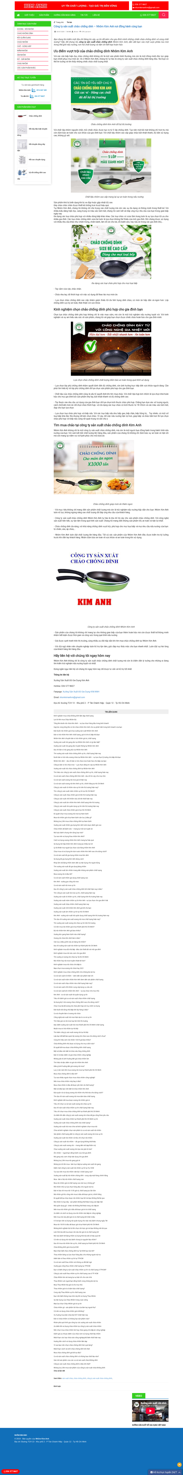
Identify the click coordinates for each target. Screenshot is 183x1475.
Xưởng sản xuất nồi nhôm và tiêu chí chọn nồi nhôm (73, 1138)
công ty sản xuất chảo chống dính (99, 1378)
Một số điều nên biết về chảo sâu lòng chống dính (72, 1051)
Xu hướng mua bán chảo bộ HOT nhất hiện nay (71, 1315)
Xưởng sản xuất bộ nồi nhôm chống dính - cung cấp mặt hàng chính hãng (81, 1176)
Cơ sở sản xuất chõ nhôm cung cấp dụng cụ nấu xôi (73, 987)
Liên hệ (96, 15)
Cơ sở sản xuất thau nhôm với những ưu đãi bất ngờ (73, 1262)
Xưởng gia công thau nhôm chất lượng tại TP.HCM (72, 1266)
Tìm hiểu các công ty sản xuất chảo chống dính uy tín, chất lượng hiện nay (81, 772)
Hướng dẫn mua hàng (65, 15)
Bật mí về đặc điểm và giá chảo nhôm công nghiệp (72, 1055)
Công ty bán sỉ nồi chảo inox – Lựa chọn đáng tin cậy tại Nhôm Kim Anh (80, 765)
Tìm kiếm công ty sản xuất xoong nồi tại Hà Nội (71, 1032)
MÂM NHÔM (22, 51)
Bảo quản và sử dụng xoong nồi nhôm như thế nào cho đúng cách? (78, 1093)
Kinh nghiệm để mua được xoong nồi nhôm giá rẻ (72, 1100)
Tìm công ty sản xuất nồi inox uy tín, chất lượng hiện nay (74, 893)
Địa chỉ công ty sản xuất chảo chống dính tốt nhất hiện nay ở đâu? (78, 889)
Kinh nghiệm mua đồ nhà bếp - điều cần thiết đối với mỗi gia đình (77, 949)
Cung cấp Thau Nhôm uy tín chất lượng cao (70, 1292)
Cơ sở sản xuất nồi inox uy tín (64, 885)
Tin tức (84, 15)
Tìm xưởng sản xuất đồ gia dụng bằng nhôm (70, 867)
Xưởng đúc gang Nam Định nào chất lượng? (70, 934)
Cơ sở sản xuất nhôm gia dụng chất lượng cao (71, 878)
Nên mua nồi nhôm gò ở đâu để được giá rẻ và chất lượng (75, 1209)
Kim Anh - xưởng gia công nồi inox (66, 882)
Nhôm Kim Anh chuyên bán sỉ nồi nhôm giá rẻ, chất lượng (75, 738)
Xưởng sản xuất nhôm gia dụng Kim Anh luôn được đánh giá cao (77, 825)
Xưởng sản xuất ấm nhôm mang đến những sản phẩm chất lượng (78, 870)
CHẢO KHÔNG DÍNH (25, 33)
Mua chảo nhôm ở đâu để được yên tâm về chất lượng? (74, 1085)
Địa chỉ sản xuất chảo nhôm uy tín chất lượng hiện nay (74, 1108)
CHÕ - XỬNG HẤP (24, 46)
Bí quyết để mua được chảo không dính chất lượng (72, 1047)
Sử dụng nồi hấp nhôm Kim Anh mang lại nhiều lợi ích (73, 844)
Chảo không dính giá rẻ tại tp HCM (66, 1247)
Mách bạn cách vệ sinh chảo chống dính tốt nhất (72, 1349)
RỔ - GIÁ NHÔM (23, 59)
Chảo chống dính (35, 116)
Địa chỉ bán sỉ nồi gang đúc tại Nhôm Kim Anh (70, 750)
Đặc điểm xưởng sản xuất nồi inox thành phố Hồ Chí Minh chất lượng (79, 1025)
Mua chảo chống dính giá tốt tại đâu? (67, 1353)
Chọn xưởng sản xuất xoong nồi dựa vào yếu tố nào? (73, 1149)
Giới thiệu (29, 15)
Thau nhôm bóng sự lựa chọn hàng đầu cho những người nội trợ (77, 1255)
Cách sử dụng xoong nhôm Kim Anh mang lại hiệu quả (74, 840)
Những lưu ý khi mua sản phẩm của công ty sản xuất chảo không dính (79, 1368)
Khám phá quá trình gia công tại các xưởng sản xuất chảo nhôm (77, 1322)
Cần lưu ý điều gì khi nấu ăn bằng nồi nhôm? (70, 942)
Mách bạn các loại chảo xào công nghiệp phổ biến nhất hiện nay (77, 1338)
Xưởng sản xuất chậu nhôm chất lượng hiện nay (71, 904)
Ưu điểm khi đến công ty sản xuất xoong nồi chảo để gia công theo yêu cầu (81, 1115)
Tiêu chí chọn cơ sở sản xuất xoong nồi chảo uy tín (72, 1104)
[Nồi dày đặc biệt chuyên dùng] (23, 129)
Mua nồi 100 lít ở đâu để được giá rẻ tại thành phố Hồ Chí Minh (76, 1224)
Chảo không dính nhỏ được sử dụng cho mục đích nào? (74, 1044)
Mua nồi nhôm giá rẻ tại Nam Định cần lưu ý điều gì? (73, 818)
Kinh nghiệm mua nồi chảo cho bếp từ (67, 964)
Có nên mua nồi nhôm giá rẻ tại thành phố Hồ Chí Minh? (74, 927)
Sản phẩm (44, 15)
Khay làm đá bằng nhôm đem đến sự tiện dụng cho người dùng (77, 863)
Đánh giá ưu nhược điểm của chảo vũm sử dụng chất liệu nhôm (77, 1334)
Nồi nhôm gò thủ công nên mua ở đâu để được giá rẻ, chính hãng (77, 1194)
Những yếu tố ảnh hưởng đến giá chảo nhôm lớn (71, 1059)
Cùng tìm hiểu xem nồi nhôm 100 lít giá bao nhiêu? (72, 1040)
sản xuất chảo (67, 1378)
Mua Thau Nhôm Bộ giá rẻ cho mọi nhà (68, 1285)
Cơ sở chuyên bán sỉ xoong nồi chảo (67, 1013)
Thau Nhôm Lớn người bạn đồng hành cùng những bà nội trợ (76, 1281)
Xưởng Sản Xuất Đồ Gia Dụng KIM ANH (81, 691)
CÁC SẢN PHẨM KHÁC (26, 68)
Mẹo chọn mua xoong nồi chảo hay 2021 (69, 968)
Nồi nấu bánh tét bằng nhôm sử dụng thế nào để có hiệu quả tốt (77, 1236)
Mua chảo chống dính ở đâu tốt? (65, 1074)
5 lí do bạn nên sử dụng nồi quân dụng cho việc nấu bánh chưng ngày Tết (80, 1221)
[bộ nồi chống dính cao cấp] (23, 172)
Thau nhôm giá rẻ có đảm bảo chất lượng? (69, 1289)
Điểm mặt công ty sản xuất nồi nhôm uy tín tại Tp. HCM (74, 1168)
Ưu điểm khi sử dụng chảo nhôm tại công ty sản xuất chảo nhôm (77, 1326)
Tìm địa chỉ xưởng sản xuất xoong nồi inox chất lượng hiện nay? (77, 919)
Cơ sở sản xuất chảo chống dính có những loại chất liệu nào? (76, 1356)
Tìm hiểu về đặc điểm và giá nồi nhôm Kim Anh (71, 1062)
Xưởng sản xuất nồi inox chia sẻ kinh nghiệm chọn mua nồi (75, 1127)
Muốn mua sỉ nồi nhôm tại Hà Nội (66, 1029)
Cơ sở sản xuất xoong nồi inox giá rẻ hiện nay (70, 780)
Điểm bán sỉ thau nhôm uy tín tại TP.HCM (68, 1258)
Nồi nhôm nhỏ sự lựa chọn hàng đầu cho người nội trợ (73, 1187)
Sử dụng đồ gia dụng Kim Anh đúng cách (69, 859)
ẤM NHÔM (21, 55)
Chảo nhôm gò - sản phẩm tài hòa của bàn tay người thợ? (75, 1307)
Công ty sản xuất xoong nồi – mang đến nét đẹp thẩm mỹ (75, 1145)
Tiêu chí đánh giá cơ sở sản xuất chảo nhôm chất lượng (74, 998)
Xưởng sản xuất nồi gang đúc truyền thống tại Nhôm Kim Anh (76, 746)
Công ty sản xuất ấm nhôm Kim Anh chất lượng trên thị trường (76, 802)
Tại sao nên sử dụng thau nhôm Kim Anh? (69, 836)
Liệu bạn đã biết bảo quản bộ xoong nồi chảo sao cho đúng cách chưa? (80, 1036)
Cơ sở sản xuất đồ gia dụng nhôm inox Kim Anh (71, 855)
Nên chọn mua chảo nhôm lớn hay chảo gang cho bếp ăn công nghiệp (79, 1330)
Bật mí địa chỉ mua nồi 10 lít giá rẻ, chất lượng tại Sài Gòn (75, 1191)
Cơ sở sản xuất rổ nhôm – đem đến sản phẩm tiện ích (73, 976)
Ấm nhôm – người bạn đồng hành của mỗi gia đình (72, 1153)
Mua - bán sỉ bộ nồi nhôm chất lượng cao (69, 1179)
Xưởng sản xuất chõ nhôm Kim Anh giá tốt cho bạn (72, 908)
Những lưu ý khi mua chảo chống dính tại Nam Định (73, 821)
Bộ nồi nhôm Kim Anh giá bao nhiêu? (67, 931)
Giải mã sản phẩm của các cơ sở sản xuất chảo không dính (76, 1360)
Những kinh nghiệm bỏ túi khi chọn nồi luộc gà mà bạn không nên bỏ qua (80, 1228)
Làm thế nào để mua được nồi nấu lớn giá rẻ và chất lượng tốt (76, 1232)
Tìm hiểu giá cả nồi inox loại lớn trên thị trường (71, 1021)
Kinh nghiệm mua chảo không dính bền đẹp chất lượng (74, 716)
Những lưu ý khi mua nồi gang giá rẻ (67, 1160)
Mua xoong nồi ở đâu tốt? (63, 874)
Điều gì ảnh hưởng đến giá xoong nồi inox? (69, 1066)
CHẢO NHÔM (22, 42)
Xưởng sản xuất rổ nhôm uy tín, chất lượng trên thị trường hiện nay (78, 897)
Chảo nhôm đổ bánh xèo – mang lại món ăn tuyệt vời (73, 829)
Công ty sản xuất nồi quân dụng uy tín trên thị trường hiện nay (76, 806)
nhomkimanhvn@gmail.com (72, 697)
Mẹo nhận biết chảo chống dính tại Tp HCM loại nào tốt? (74, 1251)
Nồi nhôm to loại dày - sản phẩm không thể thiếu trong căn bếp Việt (78, 1202)
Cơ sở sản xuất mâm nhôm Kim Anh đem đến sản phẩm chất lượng (78, 980)
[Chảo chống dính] (23, 116)
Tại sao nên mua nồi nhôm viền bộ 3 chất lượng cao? (73, 1172)
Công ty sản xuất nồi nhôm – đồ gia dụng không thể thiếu (75, 1142)
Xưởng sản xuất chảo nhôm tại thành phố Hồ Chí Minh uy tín (76, 1119)
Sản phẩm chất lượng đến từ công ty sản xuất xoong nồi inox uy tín (78, 1134)
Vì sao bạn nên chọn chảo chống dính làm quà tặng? (73, 1345)
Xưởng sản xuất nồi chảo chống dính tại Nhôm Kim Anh (74, 769)
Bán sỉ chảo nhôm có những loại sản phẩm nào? (71, 1319)
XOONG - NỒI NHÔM (25, 29)
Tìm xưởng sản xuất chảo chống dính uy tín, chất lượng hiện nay (77, 753)
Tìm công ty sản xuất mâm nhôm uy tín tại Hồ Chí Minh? (74, 791)
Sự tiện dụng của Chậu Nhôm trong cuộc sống (71, 1300)
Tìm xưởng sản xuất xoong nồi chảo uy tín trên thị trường (74, 923)
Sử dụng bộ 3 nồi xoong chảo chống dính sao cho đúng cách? (76, 1002)
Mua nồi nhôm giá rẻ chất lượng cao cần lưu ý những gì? (74, 1183)
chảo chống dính (80, 1378)
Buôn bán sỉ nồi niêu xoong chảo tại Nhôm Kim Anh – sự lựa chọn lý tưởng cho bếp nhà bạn (87, 757)
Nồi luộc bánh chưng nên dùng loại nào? (68, 833)
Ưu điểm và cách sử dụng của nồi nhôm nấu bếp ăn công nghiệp (77, 1213)
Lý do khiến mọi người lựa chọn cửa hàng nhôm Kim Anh (74, 848)
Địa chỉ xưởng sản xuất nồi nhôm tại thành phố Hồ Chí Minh (75, 946)
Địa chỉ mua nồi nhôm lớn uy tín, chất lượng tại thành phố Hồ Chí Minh (79, 1243)
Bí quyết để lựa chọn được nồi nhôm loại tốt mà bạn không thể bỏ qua (79, 1198)
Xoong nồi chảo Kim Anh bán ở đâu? (67, 938)
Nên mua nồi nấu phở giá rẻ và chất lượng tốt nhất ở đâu (74, 1217)
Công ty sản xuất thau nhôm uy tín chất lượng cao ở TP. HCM (76, 1273)
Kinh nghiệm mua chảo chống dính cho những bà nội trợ (74, 972)
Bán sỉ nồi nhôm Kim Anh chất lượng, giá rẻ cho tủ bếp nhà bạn (77, 735)
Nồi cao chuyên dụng (37, 160)
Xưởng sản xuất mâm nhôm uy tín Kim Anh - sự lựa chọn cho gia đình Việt (81, 900)
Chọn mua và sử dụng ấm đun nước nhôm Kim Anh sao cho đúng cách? (80, 851)
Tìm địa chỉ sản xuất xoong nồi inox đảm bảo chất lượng (74, 1096)
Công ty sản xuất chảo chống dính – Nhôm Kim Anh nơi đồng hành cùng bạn (98, 26)
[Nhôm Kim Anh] (72, 6)
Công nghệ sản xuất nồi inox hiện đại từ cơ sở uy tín (73, 1017)
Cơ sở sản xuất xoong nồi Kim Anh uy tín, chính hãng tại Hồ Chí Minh (79, 784)
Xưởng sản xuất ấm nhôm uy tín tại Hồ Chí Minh (71, 912)
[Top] (179, 1464)
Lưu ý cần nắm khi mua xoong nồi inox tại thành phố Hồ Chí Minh (77, 1070)
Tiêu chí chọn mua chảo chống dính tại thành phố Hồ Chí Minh (77, 1111)
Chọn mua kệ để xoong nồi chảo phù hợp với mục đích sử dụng (77, 1006)
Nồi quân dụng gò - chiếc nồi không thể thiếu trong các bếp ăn (76, 1206)
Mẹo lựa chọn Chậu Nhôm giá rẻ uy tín (68, 1304)
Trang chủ (60, 22)
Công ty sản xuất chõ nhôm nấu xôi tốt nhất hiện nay (73, 799)
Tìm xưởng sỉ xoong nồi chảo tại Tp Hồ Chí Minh (71, 957)
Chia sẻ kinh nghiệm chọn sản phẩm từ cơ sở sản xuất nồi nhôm (77, 1130)
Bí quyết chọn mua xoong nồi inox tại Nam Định (71, 814)
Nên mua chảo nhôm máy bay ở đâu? (67, 1081)
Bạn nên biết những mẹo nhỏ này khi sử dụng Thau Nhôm (75, 1296)
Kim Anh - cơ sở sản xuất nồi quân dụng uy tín (70, 995)
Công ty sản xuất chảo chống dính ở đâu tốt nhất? (72, 1364)
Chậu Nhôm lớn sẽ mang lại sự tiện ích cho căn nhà (73, 1277)
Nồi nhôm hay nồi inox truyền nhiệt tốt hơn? (69, 961)
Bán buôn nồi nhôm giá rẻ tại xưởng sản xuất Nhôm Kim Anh (76, 731)
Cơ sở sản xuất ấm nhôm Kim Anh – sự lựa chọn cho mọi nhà (76, 991)
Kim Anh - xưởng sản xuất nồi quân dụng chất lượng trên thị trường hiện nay (81, 915)
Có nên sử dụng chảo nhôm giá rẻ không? (69, 1311)
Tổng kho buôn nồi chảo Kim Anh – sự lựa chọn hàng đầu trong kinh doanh (81, 723)
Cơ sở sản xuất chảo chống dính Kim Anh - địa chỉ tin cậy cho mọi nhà (79, 776)
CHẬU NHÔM (22, 63)
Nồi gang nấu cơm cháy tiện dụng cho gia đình (71, 1157)
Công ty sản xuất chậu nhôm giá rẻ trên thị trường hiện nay (75, 795)
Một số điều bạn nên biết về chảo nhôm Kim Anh (71, 1089)
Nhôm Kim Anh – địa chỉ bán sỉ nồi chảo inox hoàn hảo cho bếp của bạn (80, 761)
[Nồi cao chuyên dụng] (23, 160)
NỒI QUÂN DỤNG (24, 38)
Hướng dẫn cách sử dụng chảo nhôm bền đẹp (70, 1341)
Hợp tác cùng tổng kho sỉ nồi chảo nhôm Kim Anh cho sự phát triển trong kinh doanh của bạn (88, 727)
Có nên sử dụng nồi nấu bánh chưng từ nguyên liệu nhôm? (75, 1240)
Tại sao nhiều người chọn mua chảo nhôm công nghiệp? (74, 1078)
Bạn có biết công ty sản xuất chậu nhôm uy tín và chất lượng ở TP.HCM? (80, 1270)
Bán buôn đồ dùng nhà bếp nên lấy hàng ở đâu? (71, 1010)
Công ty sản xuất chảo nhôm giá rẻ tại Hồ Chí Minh (72, 810)
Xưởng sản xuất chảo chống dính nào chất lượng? (72, 1123)
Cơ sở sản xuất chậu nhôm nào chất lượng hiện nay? (73, 983)
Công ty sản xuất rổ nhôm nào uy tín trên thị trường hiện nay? (76, 787)
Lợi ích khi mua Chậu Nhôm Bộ (65, 720)
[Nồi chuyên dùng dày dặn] (23, 144)
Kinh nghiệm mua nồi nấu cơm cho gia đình (70, 953)
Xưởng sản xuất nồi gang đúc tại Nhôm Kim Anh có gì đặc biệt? (77, 742)
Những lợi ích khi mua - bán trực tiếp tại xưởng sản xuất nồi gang (77, 1164)
